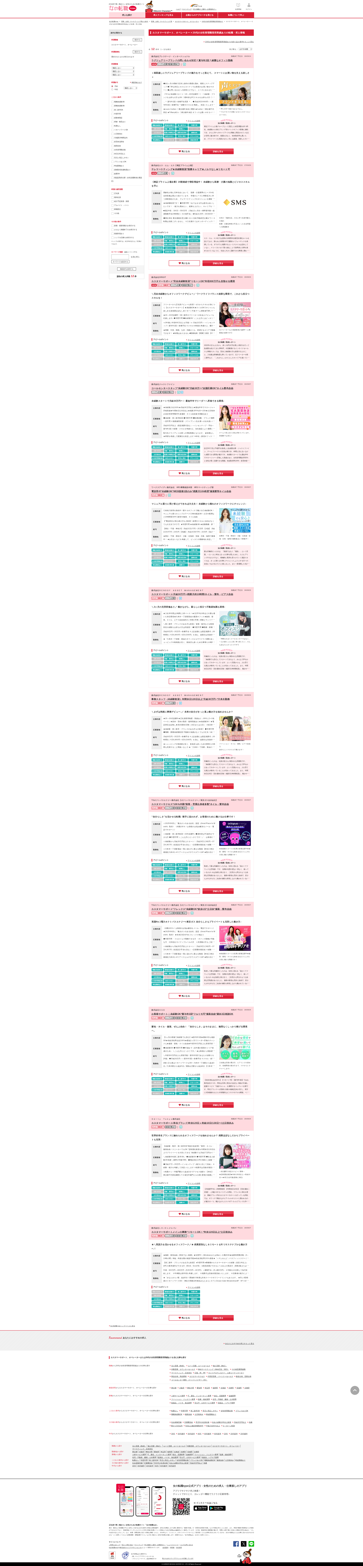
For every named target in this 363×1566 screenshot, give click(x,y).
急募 (250, 1422)
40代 (199, 1434)
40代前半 (217, 1434)
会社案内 (165, 1547)
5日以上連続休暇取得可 (194, 1426)
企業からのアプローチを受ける (200, 15)
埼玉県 (207, 1388)
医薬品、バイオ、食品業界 (181, 1403)
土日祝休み (118, 134)
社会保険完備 (176, 1422)
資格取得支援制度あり (122, 170)
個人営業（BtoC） (220, 1366)
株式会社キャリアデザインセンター (131, 1547)
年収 (116, 89)
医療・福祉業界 (204, 1399)
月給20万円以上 (240, 1422)
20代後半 (244, 1434)
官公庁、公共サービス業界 (205, 1403)
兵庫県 (231, 1388)
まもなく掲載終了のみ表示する (125, 230)
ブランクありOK (120, 162)
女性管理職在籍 (120, 150)
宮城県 (239, 1388)
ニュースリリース (172, 1545)
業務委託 (117, 209)
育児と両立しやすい (121, 158)
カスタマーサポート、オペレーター (226, 1446)
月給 (116, 86)
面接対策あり (119, 234)
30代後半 (181, 1434)
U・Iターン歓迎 (229, 1426)
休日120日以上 (119, 154)
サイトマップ (187, 9)
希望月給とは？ (137, 82)
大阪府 (181, 1388)
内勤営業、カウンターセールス (183, 1369)
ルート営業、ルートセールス (199, 1366)
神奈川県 (190, 1388)
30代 (173, 1434)
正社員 (116, 193)
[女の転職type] (113, 1547)
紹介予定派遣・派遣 (121, 201)
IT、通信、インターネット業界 (199, 1396)
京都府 (247, 1388)
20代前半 (234, 1434)
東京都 (173, 1388)
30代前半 (191, 1434)
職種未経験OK (119, 102)
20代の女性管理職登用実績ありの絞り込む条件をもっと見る (229, 42)
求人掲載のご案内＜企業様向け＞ (205, 9)
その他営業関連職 (238, 1369)
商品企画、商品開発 (179, 1376)
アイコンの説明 (194, 121)
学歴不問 (117, 114)
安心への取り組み (127, 1545)
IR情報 (172, 1547)
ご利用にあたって (114, 1545)
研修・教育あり (120, 122)
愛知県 (199, 1388)
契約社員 (117, 197)
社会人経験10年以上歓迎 (221, 1422)
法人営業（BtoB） (178, 1366)
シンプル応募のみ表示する (124, 238)
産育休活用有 (119, 142)
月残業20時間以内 (120, 138)
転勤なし (117, 126)
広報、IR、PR (200, 1373)
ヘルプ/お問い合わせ (186, 1545)
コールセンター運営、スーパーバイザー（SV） (189, 1380)
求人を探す (127, 15)
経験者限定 (118, 118)
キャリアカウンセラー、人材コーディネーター (226, 1373)
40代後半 (207, 1434)
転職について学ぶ (236, 15)
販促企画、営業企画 (243, 1376)
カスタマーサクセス (197, 1376)
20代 (226, 1434)
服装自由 (117, 146)
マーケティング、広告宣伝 (181, 1373)
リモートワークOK (121, 130)
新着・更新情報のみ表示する (124, 226)
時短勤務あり (119, 166)
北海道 (223, 1388)
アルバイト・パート (121, 205)
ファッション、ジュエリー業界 (183, 1399)
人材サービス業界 (178, 1396)
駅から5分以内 (176, 1426)
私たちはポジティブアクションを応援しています (177, 1558)
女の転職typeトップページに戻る (122, 1326)
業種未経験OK (119, 106)
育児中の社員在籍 (202, 1422)
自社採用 (179, 1547)
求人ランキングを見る (163, 15)
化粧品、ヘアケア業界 (226, 1403)
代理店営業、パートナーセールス (220, 1376)
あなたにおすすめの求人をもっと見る (239, 1344)
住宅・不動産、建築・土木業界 (225, 1399)
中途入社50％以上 (213, 1426)
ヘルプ (178, 9)
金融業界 (232, 1396)
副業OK (117, 174)
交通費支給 (188, 1422)
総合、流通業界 (220, 1396)
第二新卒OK (118, 110)
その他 (116, 213)
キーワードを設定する (120, 261)
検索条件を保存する (126, 269)
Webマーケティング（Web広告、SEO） (213, 1369)
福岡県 (215, 1388)
